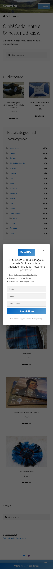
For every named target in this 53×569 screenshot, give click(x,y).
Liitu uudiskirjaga (26, 311)
